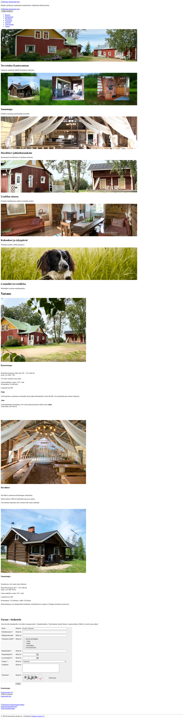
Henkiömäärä (6, 651)
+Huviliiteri (30, 645)
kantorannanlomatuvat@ (9, 706)
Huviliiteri (8, 19)
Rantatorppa (9, 17)
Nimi (3, 628)
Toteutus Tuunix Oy (38, 716)
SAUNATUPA (31, 648)
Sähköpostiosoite (7, 635)
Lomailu (8, 22)
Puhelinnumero (6, 632)
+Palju (28, 643)
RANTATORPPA (32, 639)
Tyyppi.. (4, 661)
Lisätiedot (4, 665)
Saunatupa (8, 21)
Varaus (7, 26)
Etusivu (7, 15)
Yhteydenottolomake (8, 708)
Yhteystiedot (9, 24)
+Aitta (28, 641)
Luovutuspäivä (6, 658)
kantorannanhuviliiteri (16, 705)
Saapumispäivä (6, 654)
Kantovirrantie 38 (7, 692)
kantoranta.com (6, 696)
